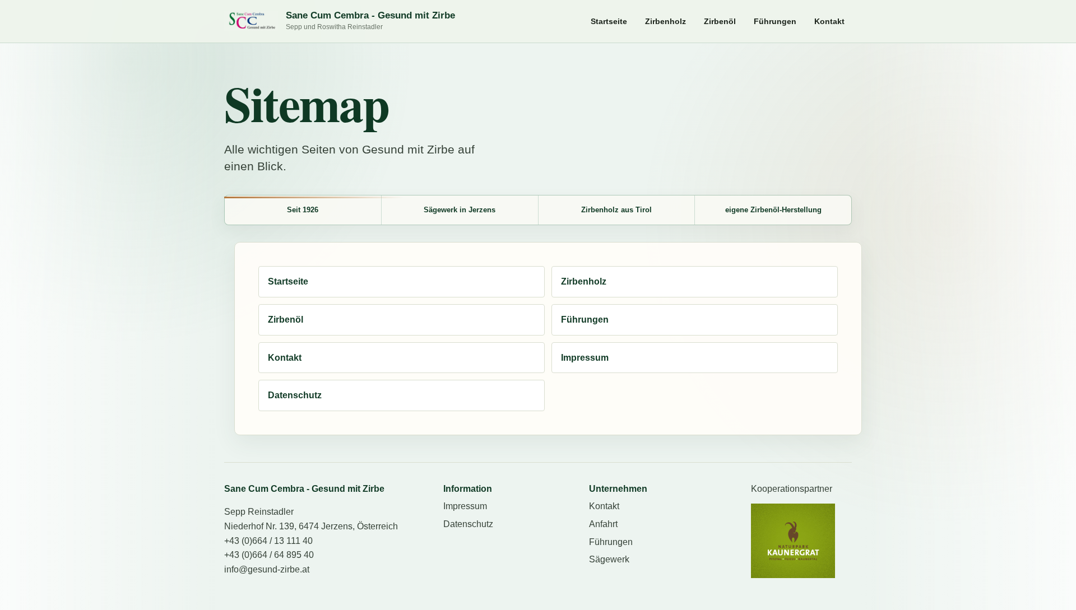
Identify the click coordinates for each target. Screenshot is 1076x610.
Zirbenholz (665, 21)
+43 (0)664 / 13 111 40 (268, 541)
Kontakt (829, 21)
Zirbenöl (720, 21)
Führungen (775, 21)
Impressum (585, 357)
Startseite (609, 21)
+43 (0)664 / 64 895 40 (269, 555)
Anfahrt (603, 524)
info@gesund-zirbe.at (266, 569)
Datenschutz (295, 395)
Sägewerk (609, 559)
